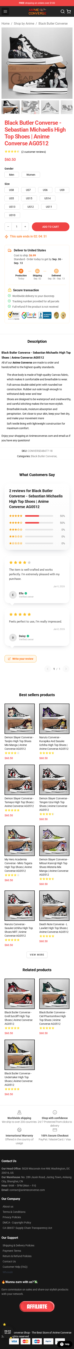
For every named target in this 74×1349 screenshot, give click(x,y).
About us (8, 1206)
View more (37, 954)
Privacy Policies (12, 1217)
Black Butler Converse (53, 23)
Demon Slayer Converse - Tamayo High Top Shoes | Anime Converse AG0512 (19, 802)
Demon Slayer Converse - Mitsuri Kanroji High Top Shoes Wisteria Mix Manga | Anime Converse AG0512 (53, 867)
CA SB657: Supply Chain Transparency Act (27, 1227)
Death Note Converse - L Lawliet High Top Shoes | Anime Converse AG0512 (53, 928)
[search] (62, 11)
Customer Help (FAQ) (15, 1266)
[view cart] (68, 11)
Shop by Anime (24, 23)
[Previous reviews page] (47, 668)
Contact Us (9, 1261)
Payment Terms (12, 1250)
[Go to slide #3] (50, 107)
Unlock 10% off (7, 1332)
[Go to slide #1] (11, 107)
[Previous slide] (7, 63)
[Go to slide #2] (30, 107)
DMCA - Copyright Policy (17, 1222)
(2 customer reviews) (33, 151)
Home (5, 23)
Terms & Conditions (14, 1211)
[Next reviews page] (66, 668)
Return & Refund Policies (17, 1256)
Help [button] (67, 1344)
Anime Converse (22, 362)
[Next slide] (67, 63)
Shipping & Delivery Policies (18, 1245)
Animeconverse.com (41, 435)
